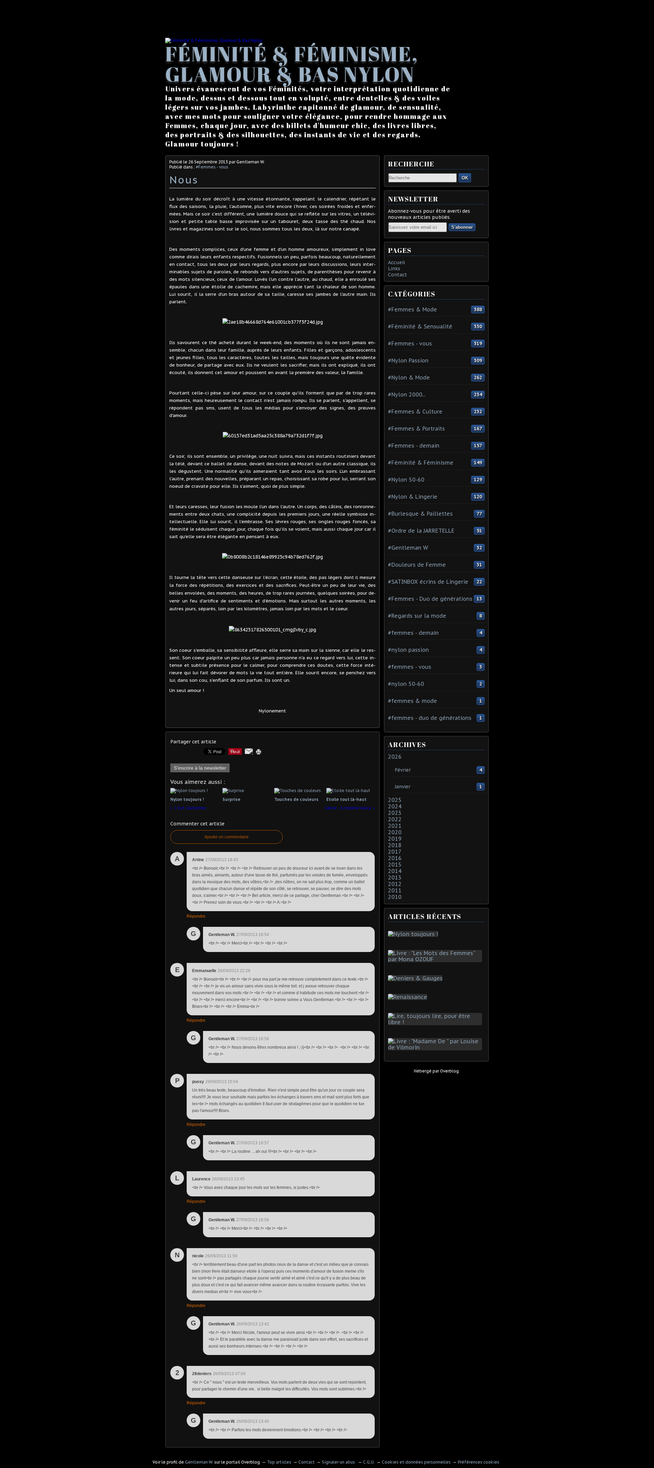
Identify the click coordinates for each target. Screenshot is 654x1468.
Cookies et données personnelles (416, 1462)
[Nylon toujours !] (414, 934)
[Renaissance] (409, 997)
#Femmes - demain (413, 445)
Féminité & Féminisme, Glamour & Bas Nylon (291, 63)
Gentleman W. (199, 1462)
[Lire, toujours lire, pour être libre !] (436, 1022)
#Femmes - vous (212, 167)
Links (394, 268)
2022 (395, 819)
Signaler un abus (339, 1462)
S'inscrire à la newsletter (200, 768)
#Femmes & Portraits (416, 428)
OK (465, 177)
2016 (395, 858)
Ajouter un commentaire (226, 837)
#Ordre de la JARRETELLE (421, 530)
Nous (183, 179)
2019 (395, 838)
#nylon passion (408, 649)
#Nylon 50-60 (406, 479)
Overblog (449, 1071)
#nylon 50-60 (406, 683)
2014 (395, 871)
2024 (395, 806)
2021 (395, 825)
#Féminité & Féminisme (420, 462)
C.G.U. (369, 1462)
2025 (395, 799)
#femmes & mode (412, 700)
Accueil (396, 262)
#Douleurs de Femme (417, 564)
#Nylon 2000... (406, 394)
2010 (395, 896)
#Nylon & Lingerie (412, 496)
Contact (397, 275)
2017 (395, 851)
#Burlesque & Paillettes (420, 513)
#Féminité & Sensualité (420, 326)
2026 (395, 756)
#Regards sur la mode (417, 615)
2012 (395, 884)
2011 (395, 890)
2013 (395, 877)
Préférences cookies (478, 1462)
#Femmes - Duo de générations (430, 598)
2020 (395, 832)
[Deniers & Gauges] (416, 978)
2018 (395, 845)
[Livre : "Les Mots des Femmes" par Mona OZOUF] (436, 959)
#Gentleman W (408, 547)
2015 (395, 864)
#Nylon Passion (408, 360)
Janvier (402, 787)
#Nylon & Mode (409, 377)
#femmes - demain (413, 632)
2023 (395, 812)
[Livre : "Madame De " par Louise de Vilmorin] (436, 1047)
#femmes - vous (409, 666)
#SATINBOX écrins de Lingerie (428, 581)
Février (403, 770)
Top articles (279, 1462)
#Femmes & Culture (415, 411)
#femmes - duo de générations (429, 717)
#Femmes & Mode (412, 309)
